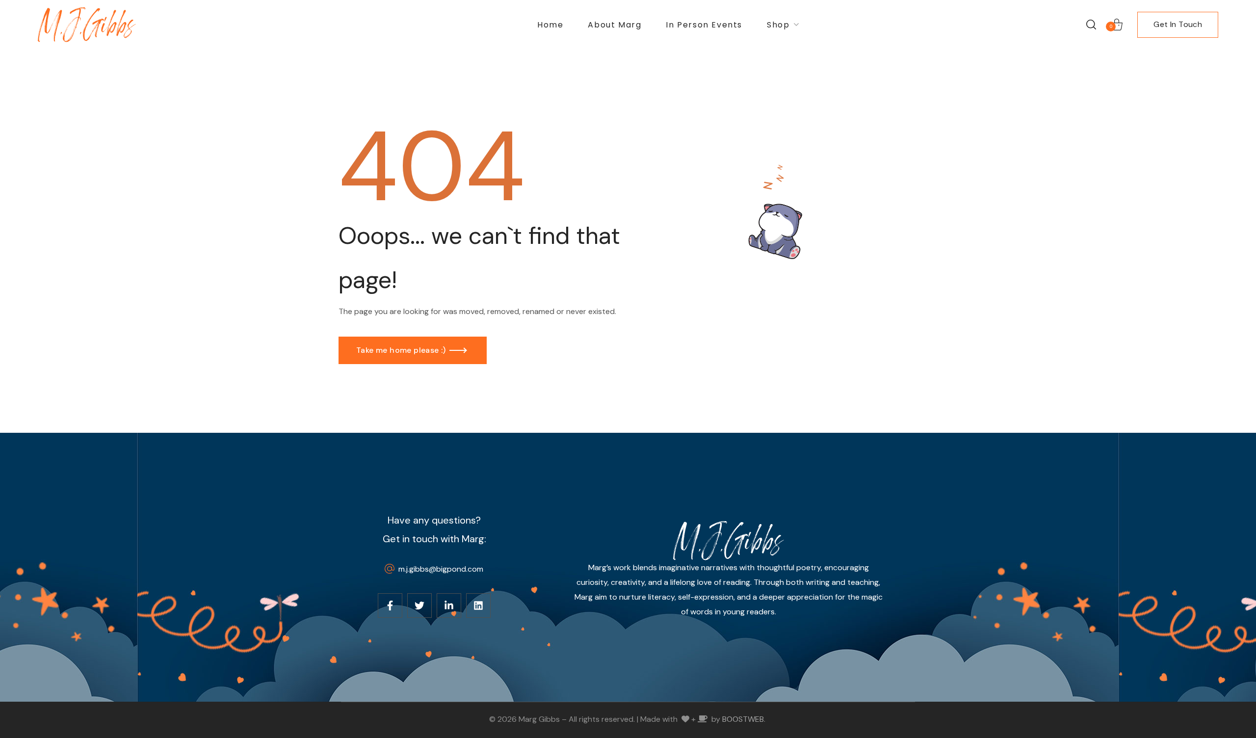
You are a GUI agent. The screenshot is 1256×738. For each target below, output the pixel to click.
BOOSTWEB (743, 719)
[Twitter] (419, 605)
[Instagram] (449, 605)
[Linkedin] (478, 605)
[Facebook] (390, 605)
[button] (1091, 24)
